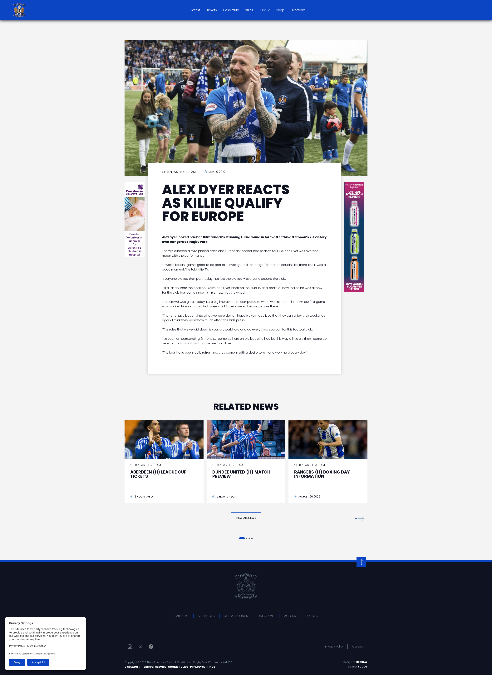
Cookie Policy (178, 666)
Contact (358, 646)
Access (290, 616)
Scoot (362, 666)
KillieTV (265, 10)
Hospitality (231, 10)
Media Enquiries (236, 616)
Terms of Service (154, 666)
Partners (182, 616)
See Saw (361, 662)
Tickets (212, 10)
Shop (280, 10)
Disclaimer (132, 666)
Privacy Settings (202, 666)
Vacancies (206, 616)
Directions (298, 10)
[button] (359, 518)
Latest (195, 10)
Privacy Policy (334, 646)
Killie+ (249, 10)
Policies (312, 616)
